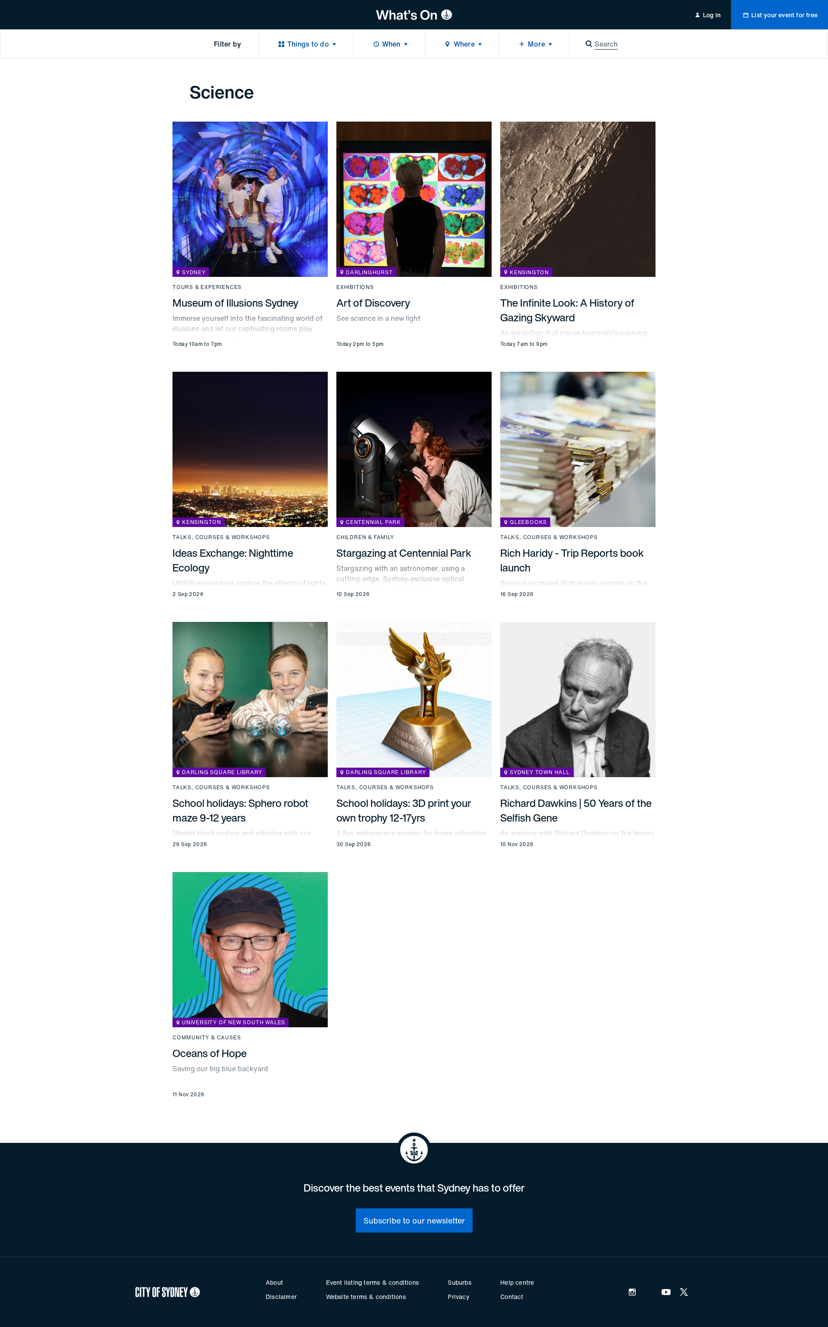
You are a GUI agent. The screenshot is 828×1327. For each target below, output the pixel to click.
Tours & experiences (207, 287)
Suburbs (459, 1282)
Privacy (458, 1296)
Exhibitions (355, 287)
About (274, 1282)
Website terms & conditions (366, 1296)
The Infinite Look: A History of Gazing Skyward (567, 310)
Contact (511, 1296)
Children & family (365, 537)
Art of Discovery (373, 303)
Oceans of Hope (209, 1053)
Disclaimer (281, 1296)
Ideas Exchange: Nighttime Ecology (232, 560)
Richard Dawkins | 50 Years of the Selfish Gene (576, 810)
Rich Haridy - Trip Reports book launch (572, 560)
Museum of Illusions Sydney (235, 303)
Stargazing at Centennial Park (403, 553)
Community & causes (206, 1037)
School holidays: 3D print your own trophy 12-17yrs (403, 810)
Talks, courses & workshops (221, 537)
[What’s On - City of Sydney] (414, 14)
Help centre (517, 1282)
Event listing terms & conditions (372, 1282)
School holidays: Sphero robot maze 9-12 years (240, 810)
